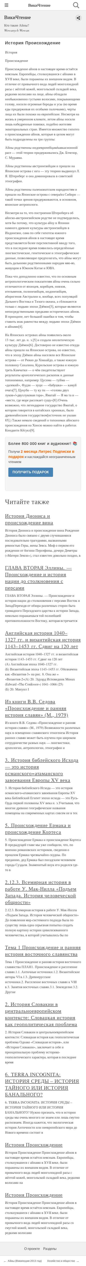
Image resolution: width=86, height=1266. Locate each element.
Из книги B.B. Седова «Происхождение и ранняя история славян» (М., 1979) (36, 708)
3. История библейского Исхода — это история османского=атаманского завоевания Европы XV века (41, 770)
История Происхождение (34, 1144)
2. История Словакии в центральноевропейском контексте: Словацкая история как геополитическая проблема (41, 1014)
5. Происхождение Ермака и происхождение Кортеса (38, 828)
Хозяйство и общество (61, 1261)
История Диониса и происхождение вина (29, 519)
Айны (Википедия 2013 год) (25, 1261)
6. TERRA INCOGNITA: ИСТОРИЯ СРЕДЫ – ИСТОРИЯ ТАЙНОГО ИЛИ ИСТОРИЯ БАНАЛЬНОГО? (42, 1084)
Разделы (50, 1249)
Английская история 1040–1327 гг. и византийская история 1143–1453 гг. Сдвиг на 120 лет (43, 639)
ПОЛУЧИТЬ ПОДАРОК (31, 472)
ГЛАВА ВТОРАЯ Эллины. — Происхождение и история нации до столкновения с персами (38, 577)
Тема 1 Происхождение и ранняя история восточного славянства (43, 950)
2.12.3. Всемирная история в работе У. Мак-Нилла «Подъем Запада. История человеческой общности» (40, 892)
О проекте (32, 1249)
